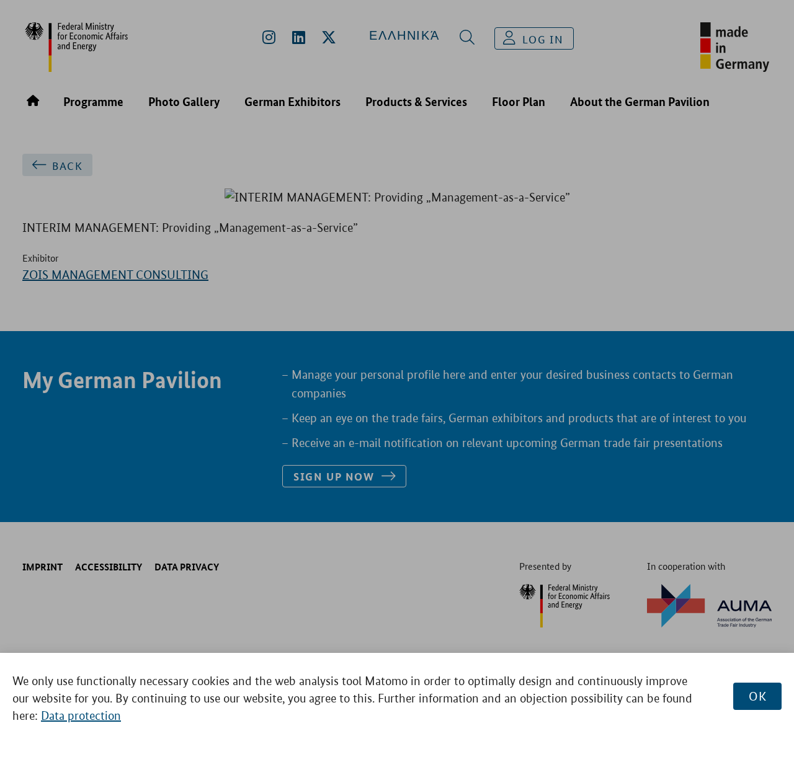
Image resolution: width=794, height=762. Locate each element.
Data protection (81, 716)
